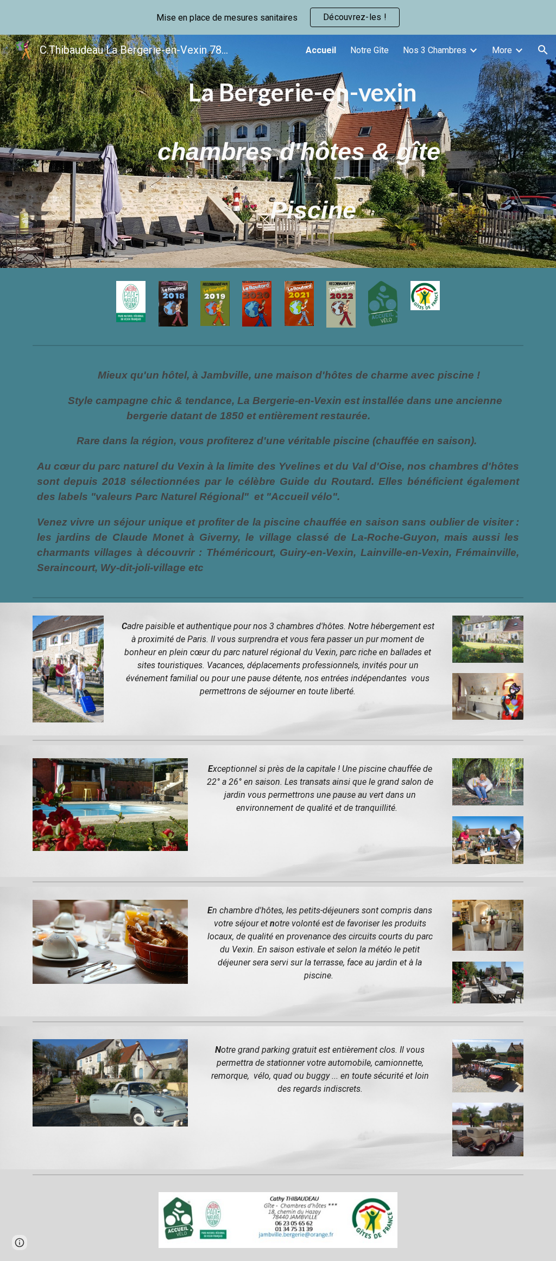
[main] (298, 151)
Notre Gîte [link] (369, 50)
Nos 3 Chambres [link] (434, 50)
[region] (278, 17)
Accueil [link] (321, 50)
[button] (543, 50)
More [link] (502, 50)
